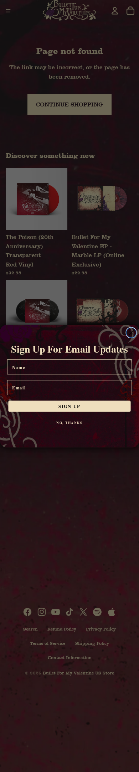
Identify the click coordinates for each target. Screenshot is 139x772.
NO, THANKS (69, 422)
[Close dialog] (131, 333)
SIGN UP (69, 406)
